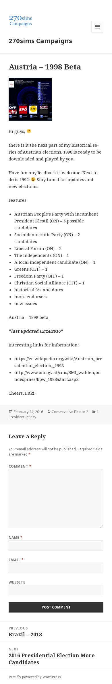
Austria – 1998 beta (29, 317)
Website (17, 582)
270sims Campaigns (40, 40)
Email (16, 559)
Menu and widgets (97, 32)
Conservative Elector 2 (70, 411)
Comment (20, 466)
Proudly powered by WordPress (35, 677)
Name (16, 537)
